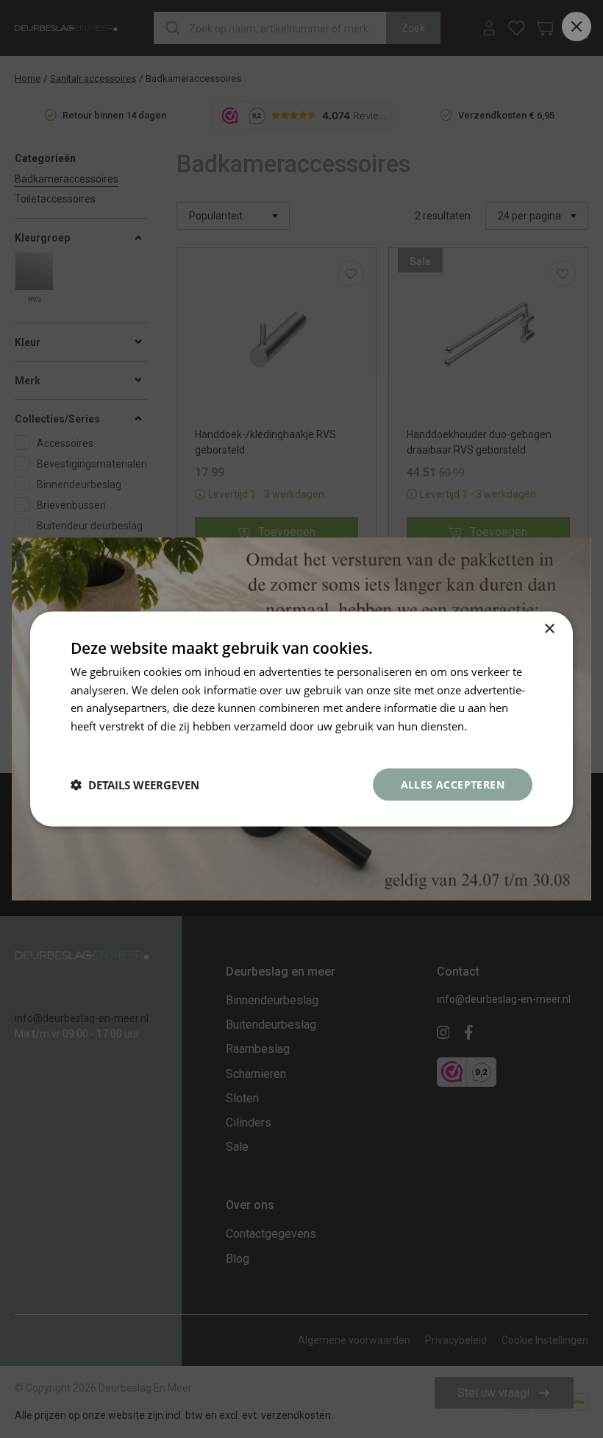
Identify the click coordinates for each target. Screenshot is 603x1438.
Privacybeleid (104, 743)
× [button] (548, 628)
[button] (135, 785)
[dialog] (301, 719)
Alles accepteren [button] (452, 784)
